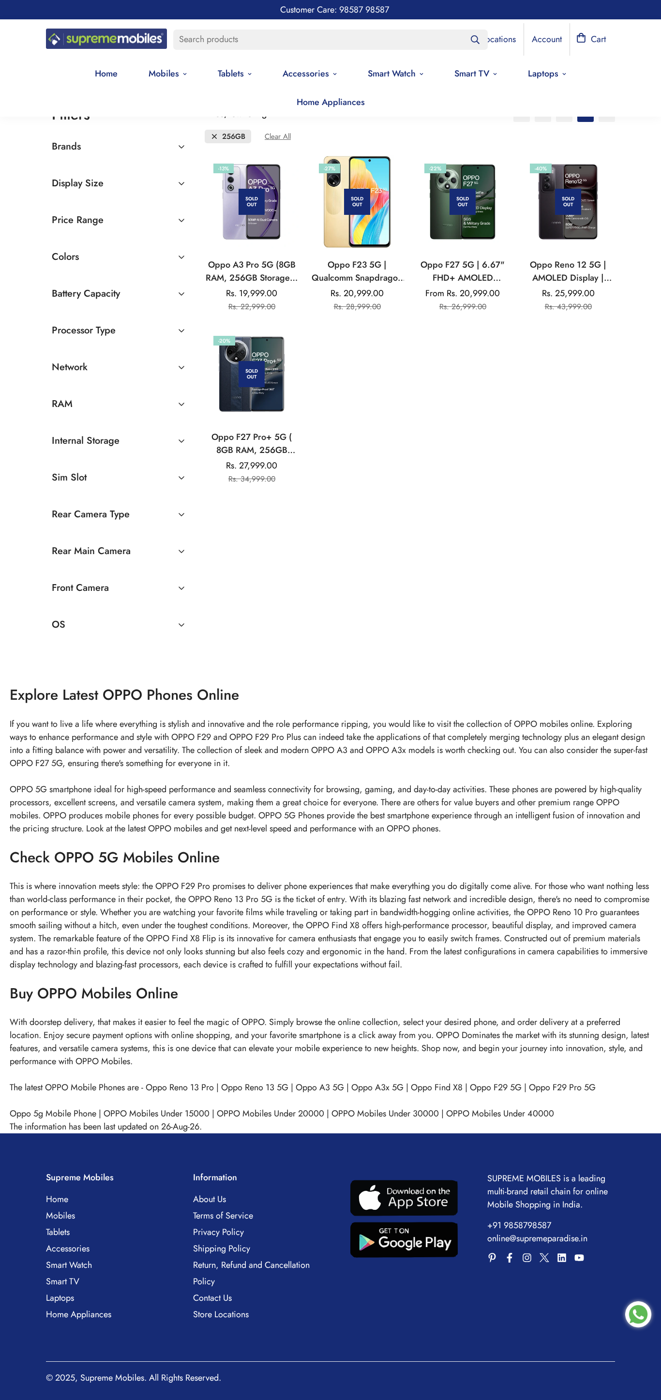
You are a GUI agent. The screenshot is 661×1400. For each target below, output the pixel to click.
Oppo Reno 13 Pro (180, 1087)
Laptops (543, 73)
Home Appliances (331, 102)
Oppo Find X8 (437, 1087)
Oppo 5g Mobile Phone (53, 1113)
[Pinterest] (492, 1258)
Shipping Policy (221, 1248)
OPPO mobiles (175, 828)
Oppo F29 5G (496, 1087)
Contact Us (212, 1298)
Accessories (306, 73)
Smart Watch (392, 73)
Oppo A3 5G (320, 1087)
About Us (209, 1199)
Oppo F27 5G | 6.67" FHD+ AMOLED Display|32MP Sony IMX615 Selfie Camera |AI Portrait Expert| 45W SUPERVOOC (462, 271)
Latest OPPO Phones (129, 694)
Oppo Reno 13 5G (254, 1087)
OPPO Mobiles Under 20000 (270, 1113)
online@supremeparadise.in (537, 1238)
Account (547, 39)
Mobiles (164, 73)
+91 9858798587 (519, 1225)
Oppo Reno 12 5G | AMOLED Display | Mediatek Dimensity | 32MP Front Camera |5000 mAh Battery (568, 271)
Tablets (231, 73)
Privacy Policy (218, 1232)
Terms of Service (223, 1215)
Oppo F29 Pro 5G (562, 1087)
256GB (233, 136)
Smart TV (471, 73)
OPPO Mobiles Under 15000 (157, 1113)
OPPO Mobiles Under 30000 (385, 1113)
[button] (591, 39)
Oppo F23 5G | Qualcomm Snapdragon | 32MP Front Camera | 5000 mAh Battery (357, 271)
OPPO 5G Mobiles (113, 857)
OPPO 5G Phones (292, 815)
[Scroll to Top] (642, 1347)
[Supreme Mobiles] (106, 40)
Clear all (278, 136)
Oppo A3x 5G (377, 1087)
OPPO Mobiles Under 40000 (500, 1113)
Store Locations (221, 1314)
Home (106, 73)
